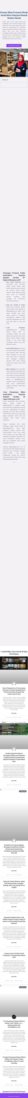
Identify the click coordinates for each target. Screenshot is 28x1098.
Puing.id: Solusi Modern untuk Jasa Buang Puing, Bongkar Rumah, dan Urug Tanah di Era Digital (14, 884)
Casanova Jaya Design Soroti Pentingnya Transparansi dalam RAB (14, 955)
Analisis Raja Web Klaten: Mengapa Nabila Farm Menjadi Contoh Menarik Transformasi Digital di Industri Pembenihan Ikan (14, 757)
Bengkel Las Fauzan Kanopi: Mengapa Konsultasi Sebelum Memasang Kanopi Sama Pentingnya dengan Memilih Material (14, 849)
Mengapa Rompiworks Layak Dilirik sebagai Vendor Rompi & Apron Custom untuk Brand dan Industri (14, 920)
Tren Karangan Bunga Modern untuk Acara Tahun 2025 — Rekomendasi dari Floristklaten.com (14, 1024)
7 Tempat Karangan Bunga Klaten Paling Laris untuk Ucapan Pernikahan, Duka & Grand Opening (14, 1060)
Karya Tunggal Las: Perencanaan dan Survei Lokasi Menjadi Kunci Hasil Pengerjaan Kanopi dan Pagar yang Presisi (14, 691)
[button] (25, 79)
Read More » (14, 713)
